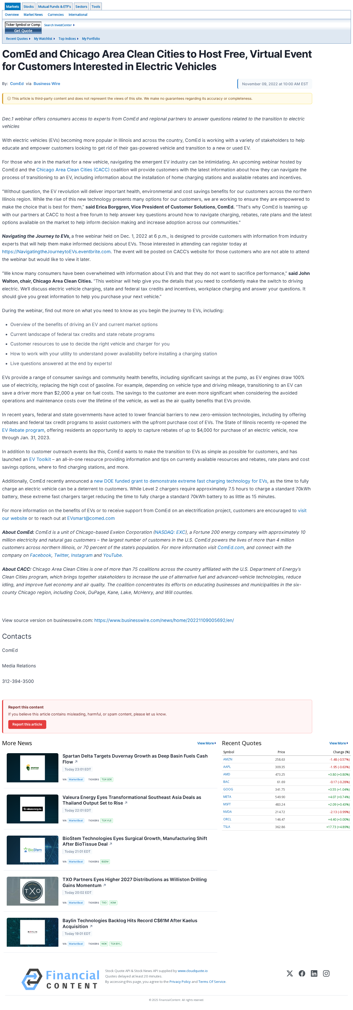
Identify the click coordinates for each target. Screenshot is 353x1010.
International (78, 14)
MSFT (227, 804)
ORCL (227, 819)
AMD (226, 774)
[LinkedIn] (314, 979)
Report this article (27, 724)
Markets (12, 6)
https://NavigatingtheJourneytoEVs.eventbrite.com (56, 251)
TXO (104, 902)
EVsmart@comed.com (91, 518)
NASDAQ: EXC (170, 532)
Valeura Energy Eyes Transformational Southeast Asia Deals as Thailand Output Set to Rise (132, 800)
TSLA (226, 826)
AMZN (227, 759)
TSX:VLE (107, 820)
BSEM (105, 861)
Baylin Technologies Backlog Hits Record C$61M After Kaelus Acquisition (130, 923)
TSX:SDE (107, 779)
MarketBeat (76, 779)
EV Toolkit (40, 459)
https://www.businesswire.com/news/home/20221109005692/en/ (164, 620)
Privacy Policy (180, 981)
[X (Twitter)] (290, 979)
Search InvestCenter (58, 25)
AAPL (227, 767)
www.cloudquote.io (193, 970)
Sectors (81, 6)
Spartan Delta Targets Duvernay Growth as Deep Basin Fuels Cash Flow (135, 759)
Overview (12, 14)
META (227, 797)
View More (205, 743)
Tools (96, 6)
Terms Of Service (212, 981)
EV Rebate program (23, 430)
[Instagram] (326, 979)
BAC (226, 782)
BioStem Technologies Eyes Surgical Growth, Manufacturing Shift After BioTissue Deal (135, 841)
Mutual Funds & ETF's (54, 6)
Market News (33, 14)
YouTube (112, 555)
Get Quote (23, 30)
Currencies (56, 14)
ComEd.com (231, 547)
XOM (113, 902)
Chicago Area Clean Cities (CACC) (73, 169)
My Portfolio (91, 38)
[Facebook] (302, 979)
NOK (104, 943)
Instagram (82, 555)
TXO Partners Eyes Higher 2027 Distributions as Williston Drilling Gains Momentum (135, 882)
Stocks (29, 6)
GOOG (228, 789)
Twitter (61, 555)
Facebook (40, 555)
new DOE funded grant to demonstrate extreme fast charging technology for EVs (180, 481)
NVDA (227, 811)
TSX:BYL (116, 943)
